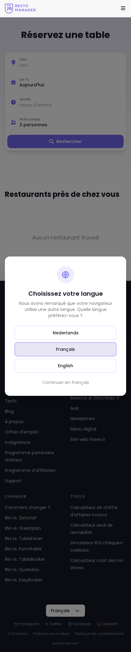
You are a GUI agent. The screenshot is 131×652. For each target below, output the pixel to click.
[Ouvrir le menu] (123, 8)
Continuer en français (65, 382)
